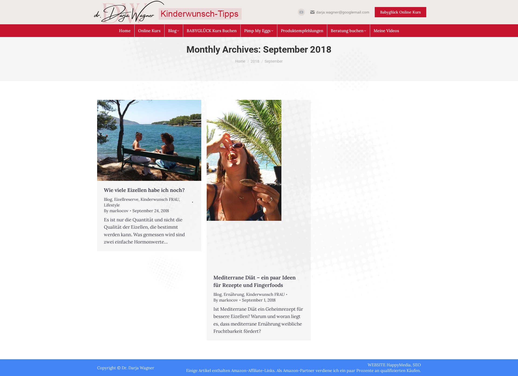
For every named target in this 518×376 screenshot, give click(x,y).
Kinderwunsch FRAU (160, 199)
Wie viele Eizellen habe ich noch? (144, 190)
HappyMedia (399, 364)
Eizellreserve (126, 199)
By (116, 210)
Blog (108, 199)
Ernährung (234, 294)
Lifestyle (112, 205)
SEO (417, 364)
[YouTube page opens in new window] (301, 12)
